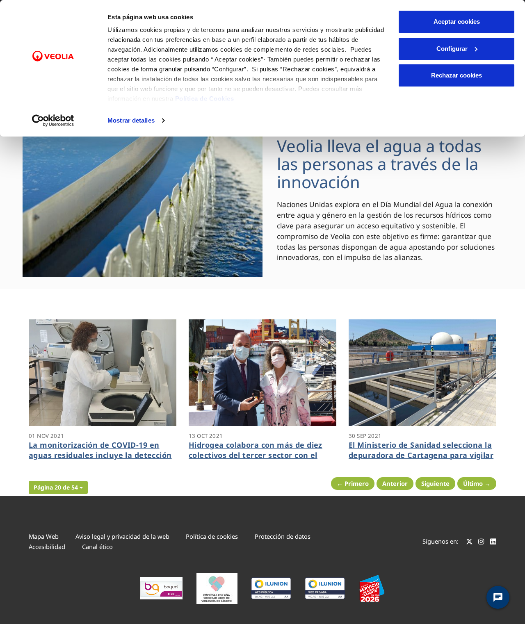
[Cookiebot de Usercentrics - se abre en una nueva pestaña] (53, 120)
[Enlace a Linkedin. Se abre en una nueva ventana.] (493, 542)
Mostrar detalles (131, 120)
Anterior (395, 483)
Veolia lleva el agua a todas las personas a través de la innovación (379, 163)
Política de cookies (212, 536)
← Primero (353, 483)
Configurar (452, 48)
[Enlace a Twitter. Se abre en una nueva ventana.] (469, 542)
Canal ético (97, 546)
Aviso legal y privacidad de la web (122, 536)
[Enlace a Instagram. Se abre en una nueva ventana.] (481, 542)
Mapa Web (44, 536)
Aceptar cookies (457, 21)
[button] (58, 487)
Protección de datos (282, 536)
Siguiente (435, 483)
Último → (477, 483)
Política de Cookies (204, 98)
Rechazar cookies (456, 75)
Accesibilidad (47, 546)
